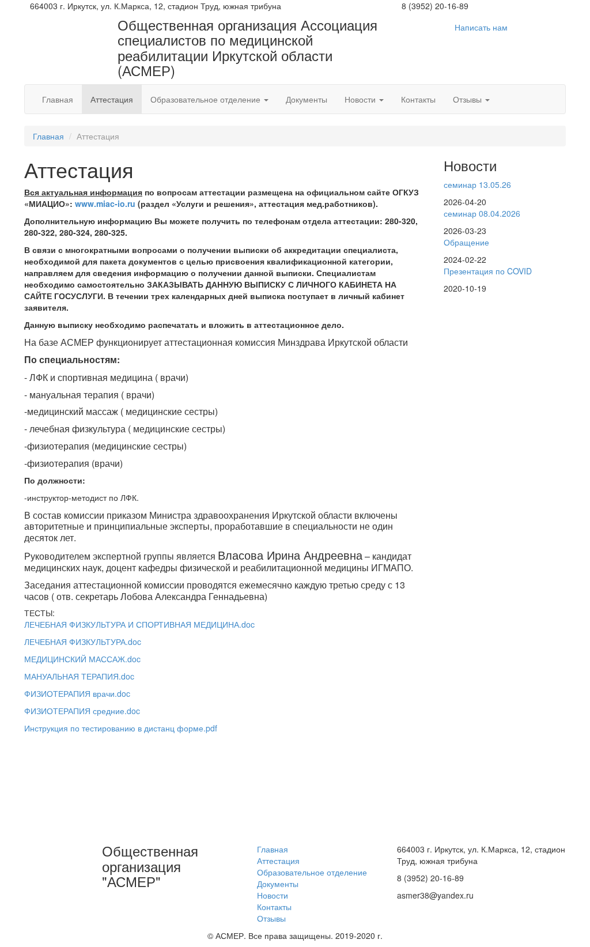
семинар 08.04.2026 (482, 213)
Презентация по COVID (488, 271)
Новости (361, 99)
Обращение (466, 242)
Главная (57, 99)
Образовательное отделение (206, 99)
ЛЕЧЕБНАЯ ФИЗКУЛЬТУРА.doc (82, 641)
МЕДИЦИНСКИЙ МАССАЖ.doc (82, 659)
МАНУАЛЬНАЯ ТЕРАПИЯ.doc (79, 676)
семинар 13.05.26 (477, 184)
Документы (306, 99)
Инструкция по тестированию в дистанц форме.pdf (120, 728)
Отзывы (468, 99)
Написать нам (481, 27)
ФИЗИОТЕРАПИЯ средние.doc (82, 710)
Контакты (418, 99)
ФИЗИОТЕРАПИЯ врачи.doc (77, 693)
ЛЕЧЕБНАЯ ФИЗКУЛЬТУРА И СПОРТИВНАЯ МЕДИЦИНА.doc (139, 624)
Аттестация (111, 99)
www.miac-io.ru (105, 203)
